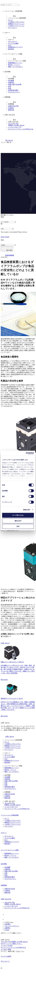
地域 (2, 217)
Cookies (6, 930)
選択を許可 (18, 521)
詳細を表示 (26, 509)
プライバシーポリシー (11, 926)
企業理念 (7, 928)
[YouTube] (6, 919)
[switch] (31, 490)
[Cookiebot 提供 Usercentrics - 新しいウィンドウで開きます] (26, 453)
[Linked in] (6, 914)
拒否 (18, 526)
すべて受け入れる (18, 515)
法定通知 (7, 924)
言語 (2, 240)
